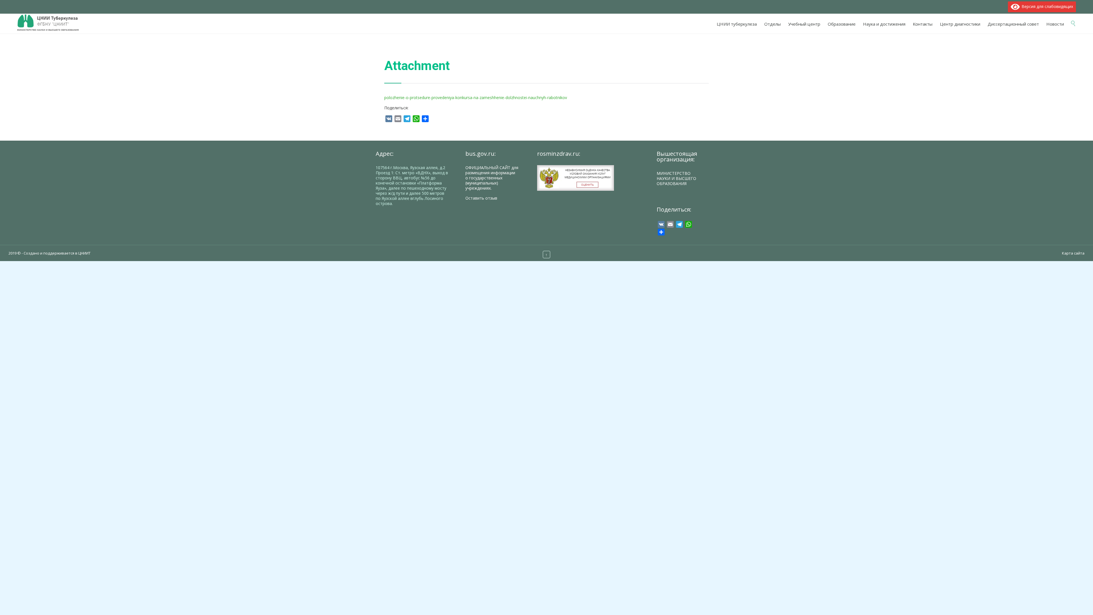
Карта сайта (1073, 253)
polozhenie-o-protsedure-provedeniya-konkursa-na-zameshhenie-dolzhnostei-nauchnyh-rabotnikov (475, 97)
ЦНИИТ (84, 253)
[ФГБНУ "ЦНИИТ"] (51, 23)
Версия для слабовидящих (1046, 6)
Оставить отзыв (481, 198)
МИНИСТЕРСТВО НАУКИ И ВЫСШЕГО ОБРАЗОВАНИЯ (676, 178)
